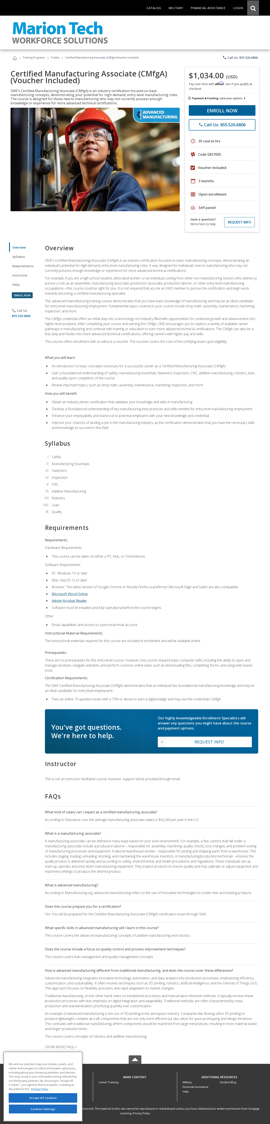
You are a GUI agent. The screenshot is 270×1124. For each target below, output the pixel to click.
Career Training (108, 1082)
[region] (42, 1086)
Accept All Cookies (43, 1098)
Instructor (20, 275)
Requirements (23, 266)
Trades (55, 57)
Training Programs (34, 57)
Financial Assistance (195, 1087)
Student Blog (228, 1082)
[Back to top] (135, 1076)
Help (186, 1091)
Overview (19, 247)
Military (187, 1082)
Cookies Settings (43, 1109)
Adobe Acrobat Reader (69, 600)
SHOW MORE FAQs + (61, 1047)
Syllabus (18, 257)
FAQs (16, 285)
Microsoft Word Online (70, 594)
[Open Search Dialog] (253, 7)
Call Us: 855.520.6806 (240, 57)
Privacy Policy (141, 1113)
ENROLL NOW (222, 110)
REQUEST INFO (239, 222)
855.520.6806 (21, 316)
